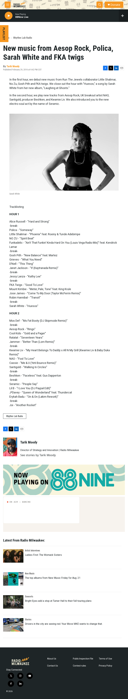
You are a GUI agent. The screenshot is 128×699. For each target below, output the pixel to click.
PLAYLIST (4, 33)
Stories (28, 619)
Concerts (29, 596)
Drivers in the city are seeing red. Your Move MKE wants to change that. (63, 623)
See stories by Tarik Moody (38, 455)
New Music (29, 573)
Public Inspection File (83, 659)
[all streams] (123, 15)
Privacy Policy (105, 666)
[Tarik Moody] (10, 447)
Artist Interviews (32, 550)
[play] (8, 16)
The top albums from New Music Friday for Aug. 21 (52, 577)
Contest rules (79, 666)
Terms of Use (105, 659)
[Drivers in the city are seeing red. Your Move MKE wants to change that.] (13, 625)
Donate (115, 4)
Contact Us (52, 666)
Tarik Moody (13, 66)
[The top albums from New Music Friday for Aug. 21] (13, 579)
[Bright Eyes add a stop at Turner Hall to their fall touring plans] (13, 602)
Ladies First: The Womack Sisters (43, 554)
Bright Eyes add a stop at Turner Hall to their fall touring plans (58, 600)
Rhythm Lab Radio (22, 37)
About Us (51, 659)
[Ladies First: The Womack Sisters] (13, 556)
